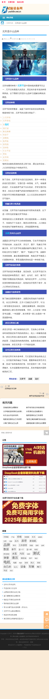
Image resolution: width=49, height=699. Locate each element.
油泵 (28, 554)
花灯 (7, 124)
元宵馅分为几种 (10, 388)
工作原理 (23, 545)
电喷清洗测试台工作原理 (12, 419)
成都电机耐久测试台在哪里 (36, 423)
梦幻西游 (6, 554)
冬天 (33, 537)
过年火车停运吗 (9, 584)
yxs (8, 39)
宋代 (14, 545)
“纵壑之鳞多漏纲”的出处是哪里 (37, 419)
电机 (7, 561)
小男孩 (24, 647)
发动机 (32, 540)
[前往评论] (46, 620)
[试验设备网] (24, 9)
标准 (36, 549)
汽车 (22, 553)
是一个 (21, 549)
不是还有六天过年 (10, 588)
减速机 (40, 537)
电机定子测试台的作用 (12, 599)
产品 (12, 537)
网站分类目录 (36, 633)
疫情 (26, 562)
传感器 (26, 537)
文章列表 (11, 2)
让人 (16, 566)
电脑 (14, 562)
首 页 (4, 2)
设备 (23, 566)
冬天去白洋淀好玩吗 (10, 415)
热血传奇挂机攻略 (10, 615)
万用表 (6, 537)
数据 (6, 549)
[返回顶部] (46, 625)
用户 (30, 558)
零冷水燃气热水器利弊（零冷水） (16, 607)
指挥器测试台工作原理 (34, 415)
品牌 (7, 544)
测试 (36, 553)
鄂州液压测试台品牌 (11, 603)
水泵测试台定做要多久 (34, 411)
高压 (11, 570)
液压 (15, 557)
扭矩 (37, 545)
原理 (24, 540)
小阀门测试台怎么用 (10, 423)
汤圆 (7, 233)
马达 (5, 570)
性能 (31, 545)
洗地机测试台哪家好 (10, 407)
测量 (6, 557)
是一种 (29, 549)
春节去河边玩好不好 (36, 396)
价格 (19, 536)
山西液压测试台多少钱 (12, 592)
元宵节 (21, 85)
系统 (38, 562)
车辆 (31, 566)
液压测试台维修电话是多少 (14, 618)
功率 (5, 541)
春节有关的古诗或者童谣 (35, 407)
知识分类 (20, 2)
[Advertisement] (24, 674)
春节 (14, 549)
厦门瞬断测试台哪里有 (12, 596)
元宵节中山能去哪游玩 (12, 611)
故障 (42, 545)
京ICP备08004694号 (32, 636)
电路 (20, 563)
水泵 (14, 553)
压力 (17, 540)
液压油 (23, 558)
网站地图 (15, 636)
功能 (10, 541)
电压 (36, 558)
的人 (32, 562)
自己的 (7, 566)
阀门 (39, 566)
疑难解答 (22, 636)
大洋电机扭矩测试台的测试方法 (14, 411)
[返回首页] (46, 614)
